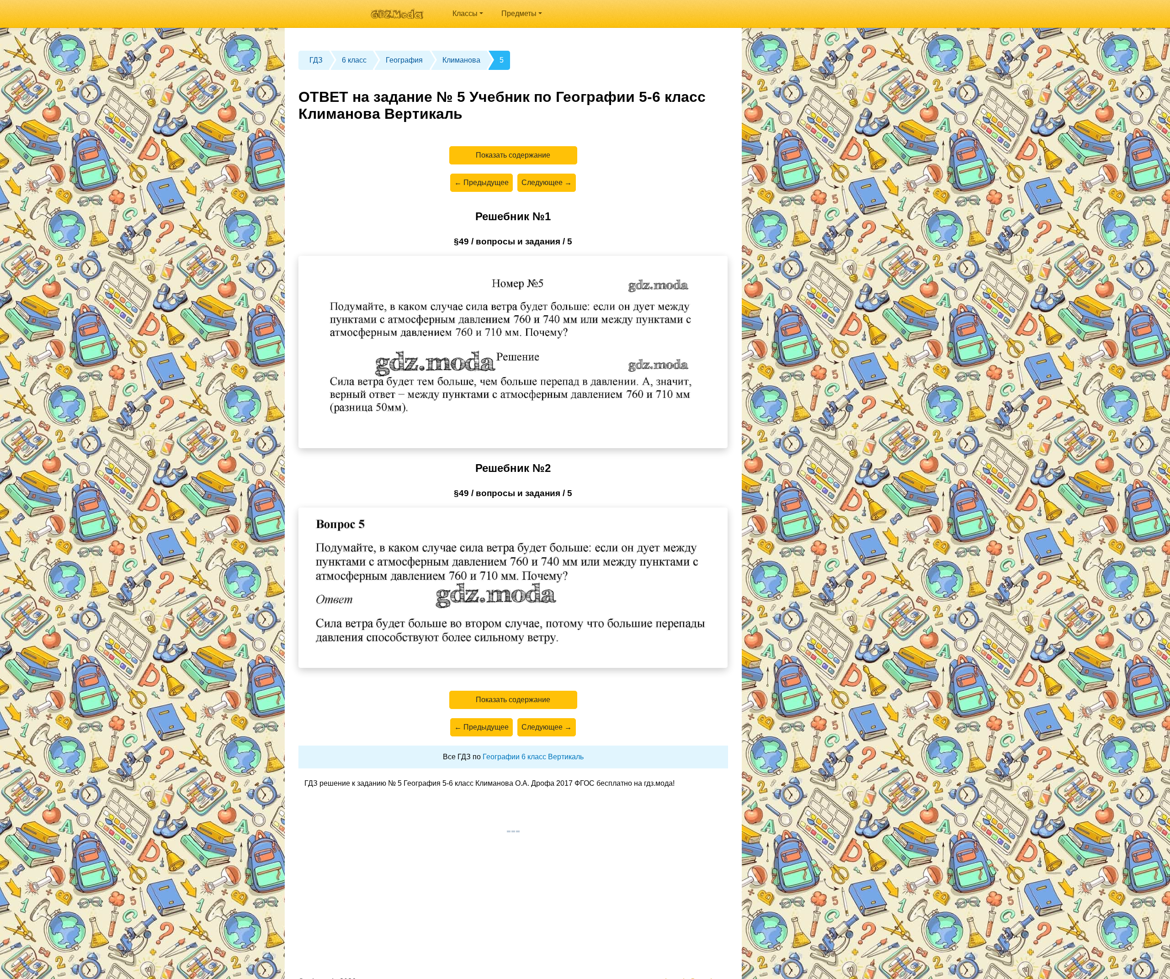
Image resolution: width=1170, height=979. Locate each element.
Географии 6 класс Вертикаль (533, 757)
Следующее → (546, 182)
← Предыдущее (481, 182)
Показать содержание (513, 155)
